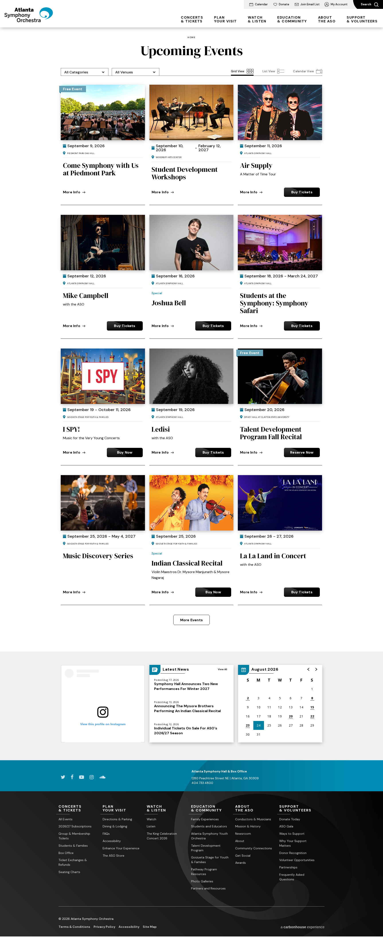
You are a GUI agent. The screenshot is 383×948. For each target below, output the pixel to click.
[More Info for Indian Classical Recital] (191, 503)
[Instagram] (92, 777)
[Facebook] (72, 777)
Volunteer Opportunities (297, 860)
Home (191, 37)
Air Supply (256, 165)
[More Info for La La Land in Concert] (280, 503)
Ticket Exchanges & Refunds (73, 862)
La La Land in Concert (273, 555)
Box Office (66, 853)
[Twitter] (63, 777)
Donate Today (289, 819)
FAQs (106, 834)
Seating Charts (69, 872)
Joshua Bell (169, 303)
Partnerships (288, 867)
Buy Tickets (302, 192)
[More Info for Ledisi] (191, 376)
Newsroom (243, 834)
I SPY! (71, 429)
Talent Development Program (206, 848)
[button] (308, 669)
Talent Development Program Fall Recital (271, 433)
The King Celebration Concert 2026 (162, 836)
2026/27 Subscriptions (75, 826)
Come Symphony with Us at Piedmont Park (101, 169)
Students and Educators (209, 826)
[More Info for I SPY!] (103, 376)
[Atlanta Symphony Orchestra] (28, 21)
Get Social (242, 856)
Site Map (150, 927)
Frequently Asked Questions (291, 877)
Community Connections (253, 848)
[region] (280, 703)
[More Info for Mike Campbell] (103, 242)
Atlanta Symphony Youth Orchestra (209, 836)
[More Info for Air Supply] (280, 112)
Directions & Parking (117, 819)
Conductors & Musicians (253, 819)
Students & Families (73, 846)
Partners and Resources (208, 888)
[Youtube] (81, 777)
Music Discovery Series (98, 555)
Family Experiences (205, 819)
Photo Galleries (202, 881)
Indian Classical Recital (187, 563)
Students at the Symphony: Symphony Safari (274, 303)
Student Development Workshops (185, 173)
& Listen (257, 19)
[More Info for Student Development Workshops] (191, 112)
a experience (302, 927)
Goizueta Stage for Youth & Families (210, 859)
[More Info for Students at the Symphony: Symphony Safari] (280, 242)
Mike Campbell (85, 295)
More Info (71, 192)
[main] (191, 393)
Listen (151, 826)
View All (222, 669)
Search (366, 4)
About (239, 841)
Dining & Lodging (115, 826)
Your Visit (225, 19)
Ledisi (161, 429)
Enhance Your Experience (121, 848)
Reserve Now (301, 452)
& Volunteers (362, 19)
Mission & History (248, 826)
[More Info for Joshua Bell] (191, 242)
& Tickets (192, 19)
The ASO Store (113, 856)
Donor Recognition (293, 853)
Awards (240, 863)
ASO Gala (286, 826)
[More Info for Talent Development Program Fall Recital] (280, 376)
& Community (292, 19)
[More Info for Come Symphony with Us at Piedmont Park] (103, 112)
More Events (191, 620)
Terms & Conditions (74, 927)
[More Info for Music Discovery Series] (103, 503)
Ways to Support (292, 834)
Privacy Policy (104, 927)
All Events (65, 819)
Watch (151, 819)
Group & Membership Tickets (74, 836)
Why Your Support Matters (293, 843)
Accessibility (112, 841)
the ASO (327, 19)
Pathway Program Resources (204, 871)
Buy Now (124, 452)
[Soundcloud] (102, 777)
